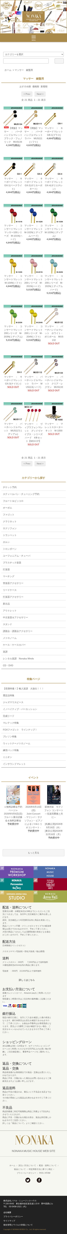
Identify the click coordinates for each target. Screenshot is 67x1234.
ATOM (47, 1173)
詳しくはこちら (27, 980)
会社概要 (7, 1212)
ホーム (8, 70)
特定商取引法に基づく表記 (40, 1169)
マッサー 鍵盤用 (24, 70)
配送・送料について (48, 1165)
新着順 (44, 86)
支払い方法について (27, 1165)
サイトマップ (9, 1221)
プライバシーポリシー (26, 1173)
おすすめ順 (25, 86)
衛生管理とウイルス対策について (18, 1225)
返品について (20, 1169)
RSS (41, 1173)
